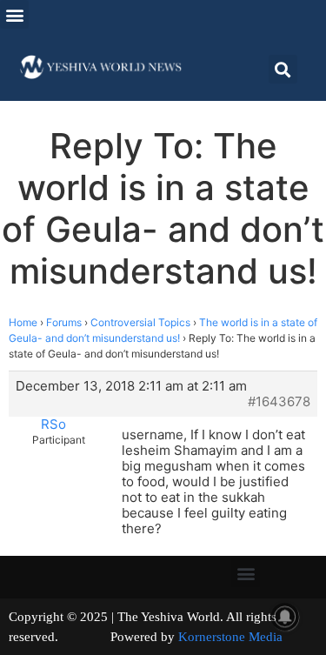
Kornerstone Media (230, 637)
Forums (64, 322)
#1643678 (279, 402)
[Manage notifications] (285, 617)
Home (23, 322)
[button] (14, 14)
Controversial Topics (140, 322)
